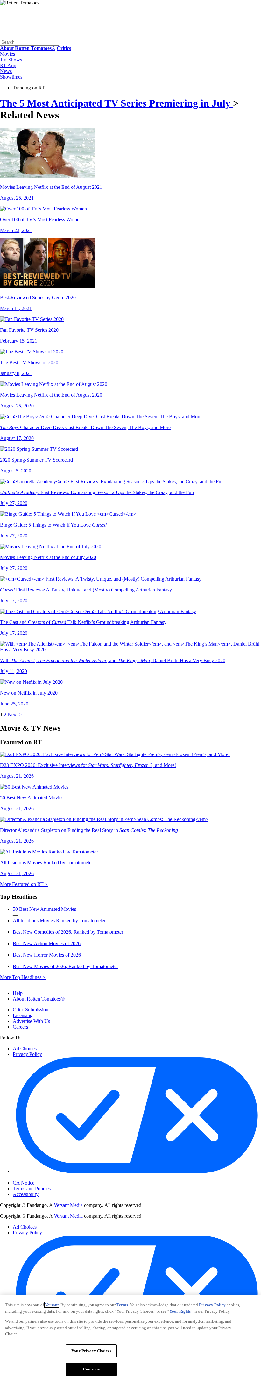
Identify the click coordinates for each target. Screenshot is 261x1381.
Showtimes (11, 77)
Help (18, 993)
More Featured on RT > (24, 884)
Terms (122, 1304)
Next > (15, 714)
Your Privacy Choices (39, 1177)
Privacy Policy (27, 1054)
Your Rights (180, 1311)
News (6, 71)
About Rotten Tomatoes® (39, 999)
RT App (8, 65)
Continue (91, 1369)
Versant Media (68, 1205)
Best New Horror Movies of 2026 (47, 955)
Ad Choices (25, 1048)
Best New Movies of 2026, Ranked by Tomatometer (65, 966)
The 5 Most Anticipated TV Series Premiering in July (116, 103)
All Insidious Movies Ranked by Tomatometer (59, 920)
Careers (20, 1027)
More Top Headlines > (23, 977)
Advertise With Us (31, 1021)
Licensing (22, 1015)
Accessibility (26, 1194)
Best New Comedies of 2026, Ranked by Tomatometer (68, 932)
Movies (7, 54)
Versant (52, 1304)
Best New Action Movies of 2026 (47, 943)
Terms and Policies (32, 1188)
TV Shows (11, 59)
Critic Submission (30, 1009)
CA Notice (23, 1183)
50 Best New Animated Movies (44, 909)
